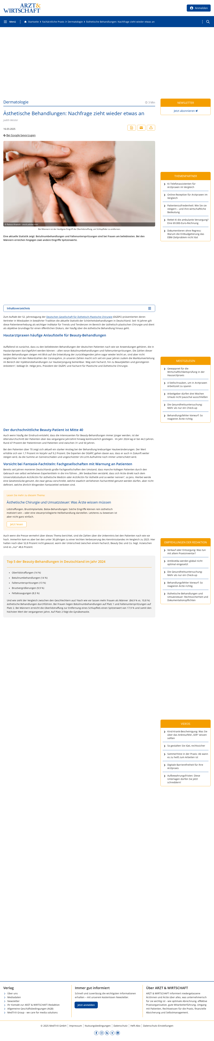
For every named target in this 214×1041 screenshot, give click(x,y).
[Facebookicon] (96, 1033)
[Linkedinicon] (117, 1033)
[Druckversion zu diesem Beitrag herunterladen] (131, 128)
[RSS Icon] (107, 1033)
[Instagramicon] (101, 1033)
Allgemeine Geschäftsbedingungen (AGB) (30, 1008)
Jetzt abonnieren (184, 111)
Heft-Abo (135, 1025)
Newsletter (13, 1001)
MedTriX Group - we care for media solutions (32, 1012)
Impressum (75, 1025)
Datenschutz (121, 1025)
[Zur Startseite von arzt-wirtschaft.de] (22, 8)
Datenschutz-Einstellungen (158, 1025)
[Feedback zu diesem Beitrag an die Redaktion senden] (151, 128)
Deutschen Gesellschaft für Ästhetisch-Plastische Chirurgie (79, 316)
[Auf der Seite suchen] (208, 21)
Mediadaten (14, 997)
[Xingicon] (112, 1033)
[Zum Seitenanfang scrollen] (208, 1035)
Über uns (12, 993)
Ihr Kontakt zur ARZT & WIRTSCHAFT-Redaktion (33, 1004)
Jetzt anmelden (86, 1005)
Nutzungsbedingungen (98, 1025)
